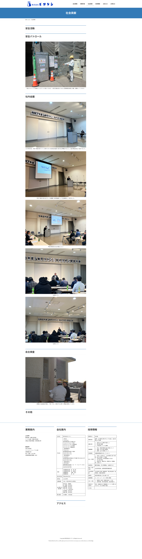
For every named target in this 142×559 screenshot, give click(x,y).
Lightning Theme (65, 540)
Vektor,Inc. (85, 540)
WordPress (56, 540)
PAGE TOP (137, 540)
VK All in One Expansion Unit (76, 540)
